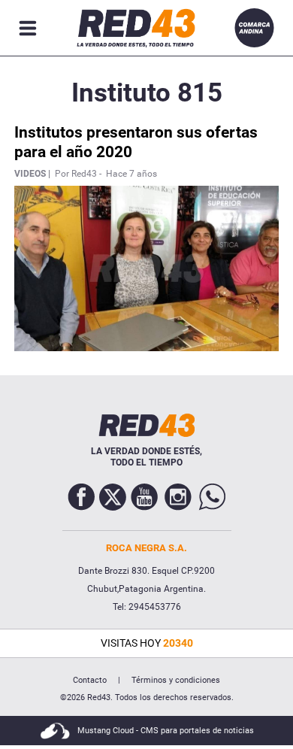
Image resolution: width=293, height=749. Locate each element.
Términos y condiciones (175, 680)
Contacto (90, 680)
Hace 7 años (131, 173)
